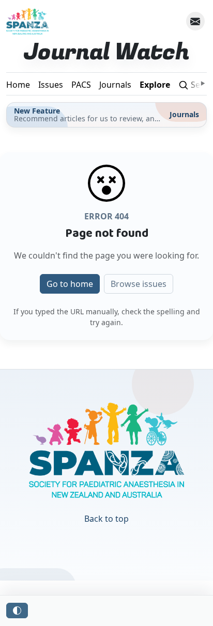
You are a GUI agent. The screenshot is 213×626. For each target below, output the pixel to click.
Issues (50, 84)
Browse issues (138, 284)
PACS (81, 84)
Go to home (70, 284)
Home (18, 84)
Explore (155, 84)
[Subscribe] (195, 21)
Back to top (106, 518)
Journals (115, 84)
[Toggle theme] (17, 610)
